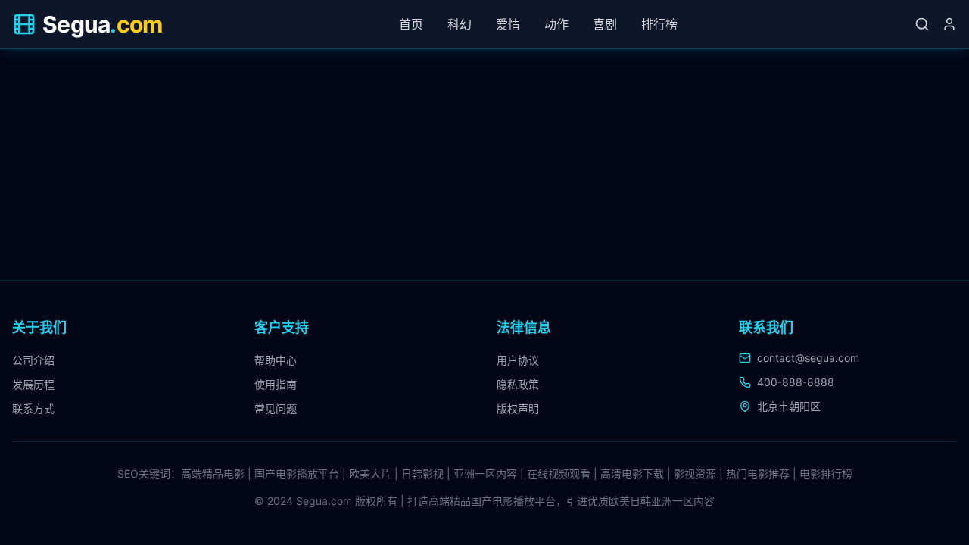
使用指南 (275, 384)
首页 (411, 24)
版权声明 (518, 408)
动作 (556, 24)
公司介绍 (33, 359)
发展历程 (33, 384)
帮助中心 (275, 359)
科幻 (459, 24)
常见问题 (275, 408)
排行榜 (659, 24)
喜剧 (605, 24)
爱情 (508, 24)
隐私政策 (518, 384)
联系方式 (33, 408)
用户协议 (518, 359)
